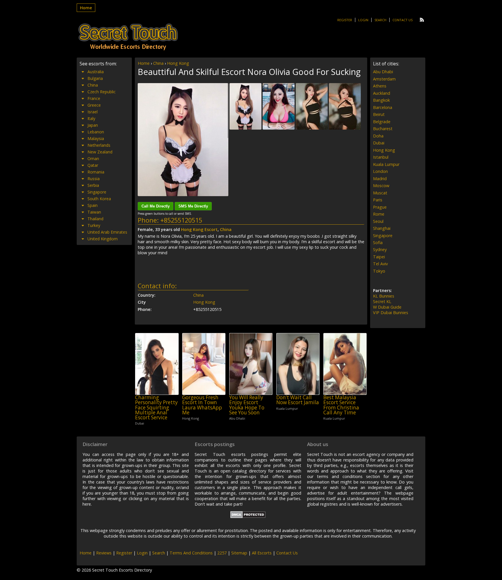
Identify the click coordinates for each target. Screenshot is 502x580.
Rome (378, 214)
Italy (91, 118)
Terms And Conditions (191, 553)
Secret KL (382, 301)
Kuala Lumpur (386, 164)
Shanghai (381, 228)
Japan (92, 125)
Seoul (378, 221)
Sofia (378, 242)
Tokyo (379, 271)
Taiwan (94, 212)
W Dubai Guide (387, 307)
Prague (380, 207)
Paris (377, 200)
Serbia (93, 185)
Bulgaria (95, 78)
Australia (95, 71)
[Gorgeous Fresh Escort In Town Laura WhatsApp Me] (203, 364)
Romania (95, 172)
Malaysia (95, 138)
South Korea (99, 198)
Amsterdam (384, 79)
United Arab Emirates (107, 232)
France (93, 98)
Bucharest (382, 128)
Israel (92, 111)
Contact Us (402, 20)
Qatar (92, 165)
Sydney (380, 249)
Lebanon (95, 132)
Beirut (379, 114)
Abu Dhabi (383, 71)
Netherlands (98, 145)
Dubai (378, 143)
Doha (378, 136)
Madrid (380, 178)
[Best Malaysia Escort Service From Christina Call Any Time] (345, 364)
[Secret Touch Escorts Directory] (128, 37)
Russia (93, 178)
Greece (94, 105)
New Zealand (99, 152)
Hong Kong (178, 63)
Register (344, 20)
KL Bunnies (383, 296)
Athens (379, 86)
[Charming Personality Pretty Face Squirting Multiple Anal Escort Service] (156, 364)
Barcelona (382, 107)
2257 (222, 553)
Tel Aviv (380, 263)
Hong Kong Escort (199, 229)
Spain (92, 205)
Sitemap (239, 553)
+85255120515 (181, 220)
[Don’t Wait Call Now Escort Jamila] (298, 364)
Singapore (96, 192)
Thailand (95, 218)
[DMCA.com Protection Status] (248, 516)
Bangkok (381, 100)
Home (86, 7)
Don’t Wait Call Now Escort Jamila (297, 400)
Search (380, 20)
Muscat (380, 193)
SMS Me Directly (193, 206)
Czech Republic (101, 91)
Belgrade (381, 121)
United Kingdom (102, 238)
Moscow (381, 185)
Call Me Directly (155, 206)
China (158, 63)
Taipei (379, 256)
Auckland (381, 93)
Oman (93, 158)
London (380, 171)
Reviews (104, 553)
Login (363, 20)
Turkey (93, 225)
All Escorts (262, 553)
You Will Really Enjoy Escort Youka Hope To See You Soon (246, 405)
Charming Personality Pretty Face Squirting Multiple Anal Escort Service (156, 407)
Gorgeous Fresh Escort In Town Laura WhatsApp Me (202, 405)
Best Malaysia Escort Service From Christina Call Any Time (341, 405)
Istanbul (380, 157)
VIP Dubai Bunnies (390, 312)
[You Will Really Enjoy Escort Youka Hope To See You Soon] (251, 364)
